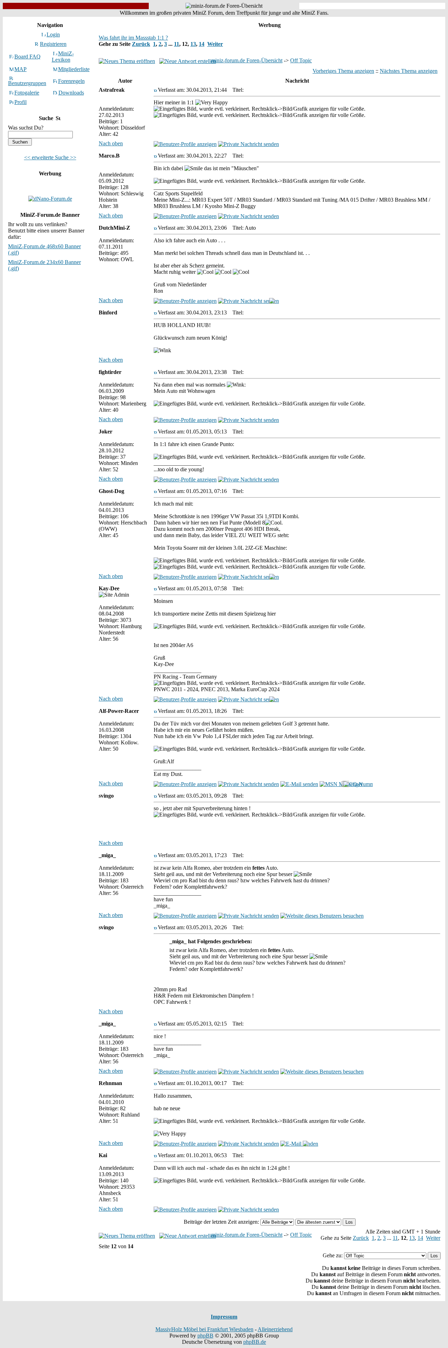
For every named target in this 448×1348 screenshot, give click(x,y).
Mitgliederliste (74, 69)
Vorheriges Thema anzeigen (343, 71)
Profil (20, 102)
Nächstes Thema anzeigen (409, 71)
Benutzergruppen (27, 83)
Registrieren (53, 44)
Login (53, 34)
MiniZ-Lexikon (63, 56)
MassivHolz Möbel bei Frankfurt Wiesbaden (204, 1329)
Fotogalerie (26, 93)
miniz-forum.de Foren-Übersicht (246, 60)
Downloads (71, 93)
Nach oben (111, 143)
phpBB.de (254, 1342)
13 (193, 44)
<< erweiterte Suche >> (50, 157)
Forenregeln (71, 81)
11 (176, 44)
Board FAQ (27, 57)
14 (201, 44)
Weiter (215, 44)
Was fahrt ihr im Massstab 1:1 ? (133, 38)
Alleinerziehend (275, 1329)
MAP (20, 69)
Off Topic (301, 60)
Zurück (141, 44)
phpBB (205, 1336)
